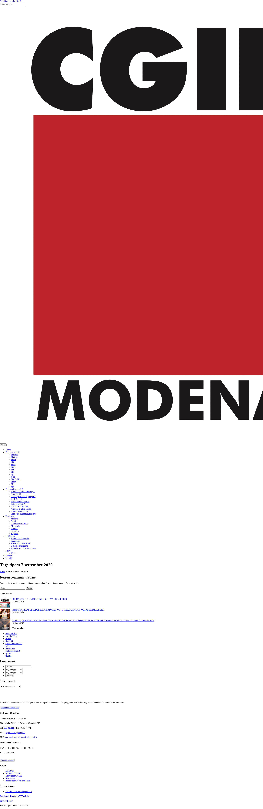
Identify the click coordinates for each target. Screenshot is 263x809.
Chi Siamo (10, 536)
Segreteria (15, 541)
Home (8, 450)
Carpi (13, 521)
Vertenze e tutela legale (21, 509)
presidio (11, 636)
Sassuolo (15, 531)
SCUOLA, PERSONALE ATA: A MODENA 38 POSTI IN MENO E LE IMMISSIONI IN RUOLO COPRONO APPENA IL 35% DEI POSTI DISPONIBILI (83, 620)
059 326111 (9, 728)
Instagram (14, 796)
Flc (12, 472)
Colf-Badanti (16, 499)
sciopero (11, 633)
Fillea (13, 459)
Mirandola (15, 526)
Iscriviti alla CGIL (13, 773)
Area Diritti (16, 494)
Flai (12, 469)
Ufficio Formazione (19, 546)
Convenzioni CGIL (13, 776)
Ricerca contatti (7, 760)
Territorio (9, 516)
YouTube (25, 796)
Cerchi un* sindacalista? (10, 1)
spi (8, 653)
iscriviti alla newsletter (10, 708)
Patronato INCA (18, 504)
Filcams (14, 454)
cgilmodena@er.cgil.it (15, 732)
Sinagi (13, 482)
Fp (12, 474)
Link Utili (9, 771)
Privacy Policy (6, 801)
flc (8, 638)
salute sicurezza (13, 643)
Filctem (14, 457)
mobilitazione (12, 651)
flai (8, 656)
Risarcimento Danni (19, 511)
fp (8, 646)
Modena (14, 519)
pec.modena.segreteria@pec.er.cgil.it (21, 737)
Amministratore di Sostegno (23, 491)
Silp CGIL (15, 479)
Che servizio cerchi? (14, 489)
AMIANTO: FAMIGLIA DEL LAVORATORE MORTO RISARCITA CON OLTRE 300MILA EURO (58, 610)
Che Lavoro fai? (12, 452)
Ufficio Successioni (19, 506)
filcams (10, 648)
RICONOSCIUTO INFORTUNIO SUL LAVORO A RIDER (39, 599)
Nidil (13, 477)
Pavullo (14, 528)
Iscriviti (8, 558)
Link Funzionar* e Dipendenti (18, 791)
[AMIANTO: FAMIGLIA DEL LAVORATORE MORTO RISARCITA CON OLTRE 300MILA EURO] (5, 614)
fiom (9, 641)
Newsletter (10, 778)
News (8, 551)
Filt (12, 462)
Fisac (13, 467)
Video (13, 553)
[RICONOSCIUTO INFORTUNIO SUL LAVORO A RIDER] (5, 603)
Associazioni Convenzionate (23, 548)
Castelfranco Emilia (19, 523)
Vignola (14, 533)
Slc (12, 484)
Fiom (13, 464)
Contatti (8, 556)
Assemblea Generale (20, 538)
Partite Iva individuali (20, 501)
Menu (3, 445)
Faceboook (5, 796)
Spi (12, 487)
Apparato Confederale (20, 543)
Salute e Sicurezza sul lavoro (23, 514)
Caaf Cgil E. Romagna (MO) (23, 496)
